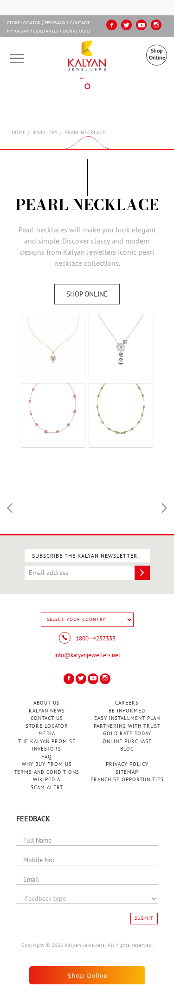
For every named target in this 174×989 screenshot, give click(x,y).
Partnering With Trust (127, 726)
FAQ (46, 757)
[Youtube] (141, 25)
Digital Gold (76, 31)
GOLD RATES (45, 31)
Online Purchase (127, 741)
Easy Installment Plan (127, 718)
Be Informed (127, 711)
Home (19, 133)
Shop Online (157, 54)
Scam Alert (47, 788)
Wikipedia (46, 780)
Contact (80, 23)
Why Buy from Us (47, 764)
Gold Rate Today (127, 734)
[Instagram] (156, 25)
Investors (46, 749)
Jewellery (45, 133)
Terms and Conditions (46, 772)
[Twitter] (126, 25)
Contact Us (47, 718)
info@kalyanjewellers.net (87, 655)
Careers (127, 703)
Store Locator (47, 726)
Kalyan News (47, 711)
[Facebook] (111, 25)
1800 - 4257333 (95, 638)
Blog (127, 749)
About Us (46, 703)
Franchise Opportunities (127, 780)
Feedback (55, 23)
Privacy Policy (127, 764)
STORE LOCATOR (24, 23)
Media (47, 734)
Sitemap (127, 772)
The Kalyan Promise (47, 741)
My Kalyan (18, 31)
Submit (144, 918)
